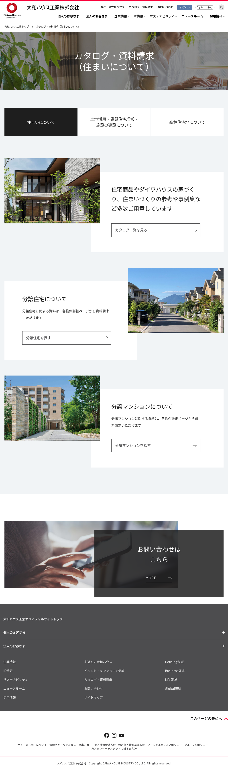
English (200, 7)
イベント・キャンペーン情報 (104, 670)
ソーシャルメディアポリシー (164, 745)
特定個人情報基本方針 (131, 745)
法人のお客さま (97, 16)
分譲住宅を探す (38, 337)
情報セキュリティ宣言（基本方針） (70, 745)
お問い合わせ (165, 7)
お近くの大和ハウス (112, 7)
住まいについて (41, 122)
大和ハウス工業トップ (16, 27)
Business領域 (175, 670)
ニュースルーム (192, 16)
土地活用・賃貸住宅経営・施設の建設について (114, 122)
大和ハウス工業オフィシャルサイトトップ (33, 619)
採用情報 (9, 697)
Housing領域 (174, 662)
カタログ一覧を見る (131, 230)
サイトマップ (93, 697)
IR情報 (8, 670)
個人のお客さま (68, 16)
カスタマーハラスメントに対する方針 (114, 748)
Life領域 (171, 679)
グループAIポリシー (196, 745)
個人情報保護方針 (105, 745)
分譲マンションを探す (133, 445)
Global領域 (173, 688)
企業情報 (9, 662)
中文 (210, 7)
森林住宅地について (187, 122)
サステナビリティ (15, 679)
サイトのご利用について (32, 745)
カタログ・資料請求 (141, 7)
